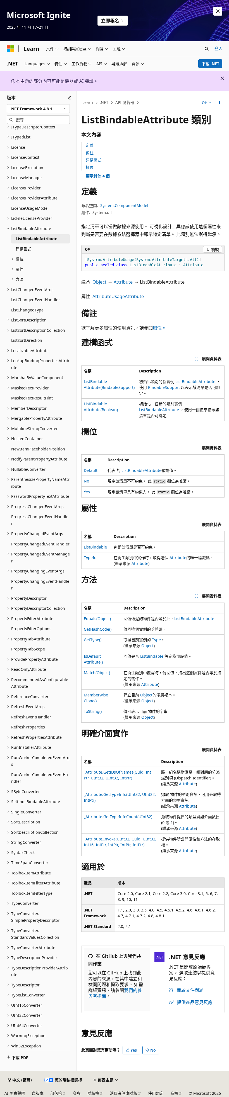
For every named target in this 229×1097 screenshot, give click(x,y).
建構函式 (93, 160)
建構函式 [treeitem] (23, 249)
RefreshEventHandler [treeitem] (31, 717)
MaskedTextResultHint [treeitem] (32, 398)
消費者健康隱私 (123, 1093)
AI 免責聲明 (14, 1093)
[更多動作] (220, 102)
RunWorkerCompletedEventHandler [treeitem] (39, 778)
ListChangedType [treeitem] (27, 310)
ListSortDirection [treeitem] (26, 340)
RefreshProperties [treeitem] (28, 727)
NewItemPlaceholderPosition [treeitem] (38, 449)
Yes (87, 491)
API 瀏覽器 (124, 102)
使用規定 (156, 1093)
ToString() (93, 711)
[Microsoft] (10, 48)
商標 (174, 1093)
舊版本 (38, 1093)
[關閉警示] (217, 11)
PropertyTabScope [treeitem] (28, 649)
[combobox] (38, 108)
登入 (218, 48)
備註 (90, 152)
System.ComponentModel (124, 205)
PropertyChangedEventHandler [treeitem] (40, 544)
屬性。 (159, 328)
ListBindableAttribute (195, 381)
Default (90, 470)
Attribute (123, 282)
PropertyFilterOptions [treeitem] (31, 628)
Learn (87, 102)
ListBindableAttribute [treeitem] (36, 238)
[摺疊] (69, 97)
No (86, 481)
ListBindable (95, 547)
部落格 (56, 1093)
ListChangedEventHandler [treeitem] (35, 299)
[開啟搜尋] (206, 49)
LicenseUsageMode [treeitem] (29, 208)
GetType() (92, 639)
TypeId (90, 557)
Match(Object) (97, 672)
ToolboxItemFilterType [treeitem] (32, 893)
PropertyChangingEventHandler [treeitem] (40, 585)
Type (156, 639)
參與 (77, 1093)
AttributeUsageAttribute (118, 296)
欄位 (90, 167)
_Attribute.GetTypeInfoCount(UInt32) (118, 816)
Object (99, 282)
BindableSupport (164, 387)
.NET (104, 102)
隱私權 (93, 1093)
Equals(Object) (97, 618)
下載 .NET (210, 63)
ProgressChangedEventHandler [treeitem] (39, 520)
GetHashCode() (97, 629)
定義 (90, 145)
